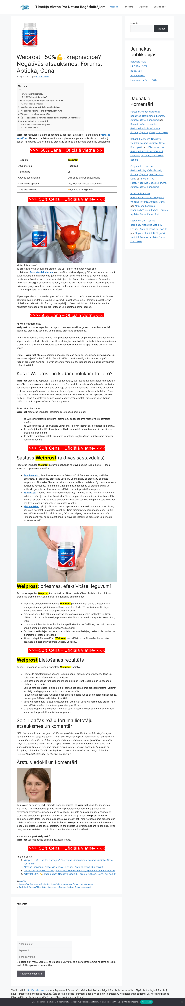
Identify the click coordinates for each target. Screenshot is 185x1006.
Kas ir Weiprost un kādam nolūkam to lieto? (41, 100)
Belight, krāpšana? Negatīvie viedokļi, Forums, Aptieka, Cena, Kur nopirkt (147, 143)
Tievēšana (128, 6)
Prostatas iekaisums (41, 272)
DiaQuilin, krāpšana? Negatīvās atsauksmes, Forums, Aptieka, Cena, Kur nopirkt (55, 887)
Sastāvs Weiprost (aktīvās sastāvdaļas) (40, 107)
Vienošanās (147, 1002)
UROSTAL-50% (138, 66)
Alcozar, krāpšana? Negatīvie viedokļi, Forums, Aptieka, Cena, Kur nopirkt (63, 867)
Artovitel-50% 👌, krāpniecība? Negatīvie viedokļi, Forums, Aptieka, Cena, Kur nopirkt (70, 874)
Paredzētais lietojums (33, 104)
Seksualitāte (160, 6)
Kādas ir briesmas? (34, 94)
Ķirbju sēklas (31, 506)
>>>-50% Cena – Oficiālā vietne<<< (67, 150)
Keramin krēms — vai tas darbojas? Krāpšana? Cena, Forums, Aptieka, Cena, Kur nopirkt (149, 128)
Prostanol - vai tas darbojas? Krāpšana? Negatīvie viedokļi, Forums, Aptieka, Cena (147, 197)
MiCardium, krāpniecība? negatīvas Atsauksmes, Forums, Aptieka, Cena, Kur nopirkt (69, 870)
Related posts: (31, 128)
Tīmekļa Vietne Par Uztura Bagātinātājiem (70, 7)
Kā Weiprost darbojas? (36, 97)
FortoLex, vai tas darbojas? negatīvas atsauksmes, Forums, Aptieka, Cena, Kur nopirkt (147, 115)
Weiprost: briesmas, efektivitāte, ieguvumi (41, 110)
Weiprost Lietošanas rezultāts (35, 114)
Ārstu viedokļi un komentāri (34, 121)
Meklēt (134, 23)
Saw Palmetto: (32, 475)
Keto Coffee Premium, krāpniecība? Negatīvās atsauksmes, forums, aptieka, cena (56, 884)
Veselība (113, 6)
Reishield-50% (138, 61)
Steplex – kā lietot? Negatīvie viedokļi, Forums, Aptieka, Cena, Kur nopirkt (148, 182)
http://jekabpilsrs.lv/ (36, 990)
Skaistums (143, 6)
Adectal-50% (137, 75)
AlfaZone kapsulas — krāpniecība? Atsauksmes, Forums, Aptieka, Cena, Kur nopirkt (149, 210)
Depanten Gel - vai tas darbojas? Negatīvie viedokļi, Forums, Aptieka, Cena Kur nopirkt (148, 224)
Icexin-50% (136, 71)
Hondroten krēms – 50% (143, 80)
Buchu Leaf (30, 492)
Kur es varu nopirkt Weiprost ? (38, 124)
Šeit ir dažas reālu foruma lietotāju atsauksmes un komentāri (50, 117)
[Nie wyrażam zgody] (181, 1002)
